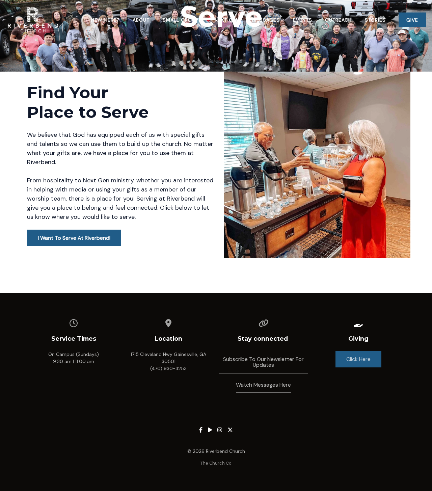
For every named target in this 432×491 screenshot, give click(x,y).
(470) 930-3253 (168, 368)
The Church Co (216, 463)
